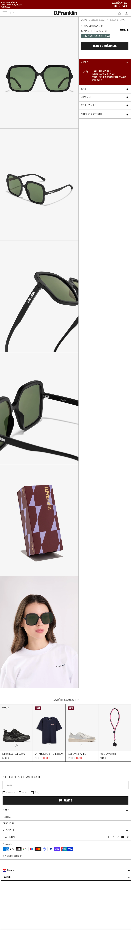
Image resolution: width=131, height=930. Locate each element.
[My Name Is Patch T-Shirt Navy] (49, 727)
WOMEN (84, 20)
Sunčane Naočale (98, 20)
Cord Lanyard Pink (109, 754)
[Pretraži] (11, 12)
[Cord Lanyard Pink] (114, 727)
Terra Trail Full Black (13, 754)
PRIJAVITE (65, 800)
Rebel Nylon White (77, 754)
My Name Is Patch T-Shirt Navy (49, 754)
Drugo (37, 792)
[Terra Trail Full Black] (16, 727)
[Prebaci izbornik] (5, 13)
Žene (24, 792)
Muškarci (10, 792)
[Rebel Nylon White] (82, 727)
